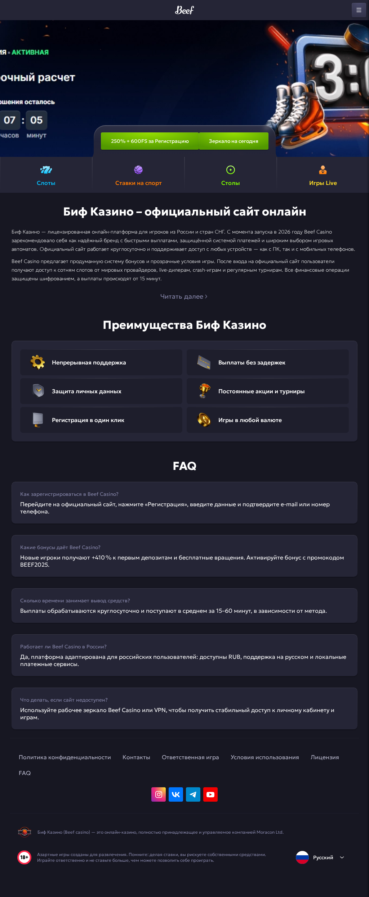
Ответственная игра (190, 757)
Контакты (136, 757)
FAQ (25, 772)
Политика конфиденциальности (65, 757)
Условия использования (265, 757)
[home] (184, 10)
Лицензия (325, 757)
